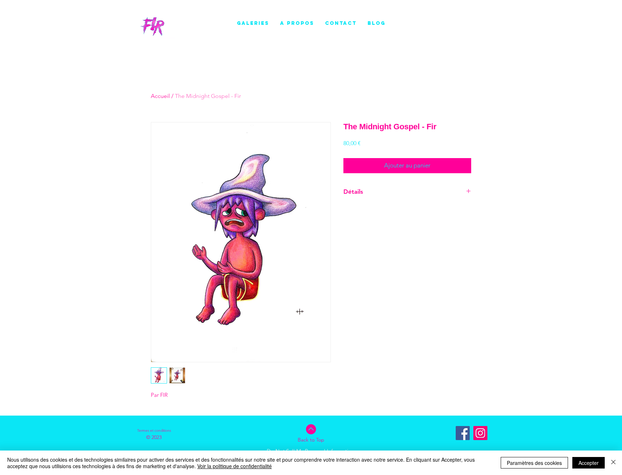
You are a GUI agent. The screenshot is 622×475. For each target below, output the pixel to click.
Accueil (160, 96)
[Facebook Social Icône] (463, 433)
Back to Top (311, 439)
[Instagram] (480, 433)
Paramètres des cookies (534, 462)
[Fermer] (613, 462)
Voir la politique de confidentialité (234, 466)
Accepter (588, 462)
